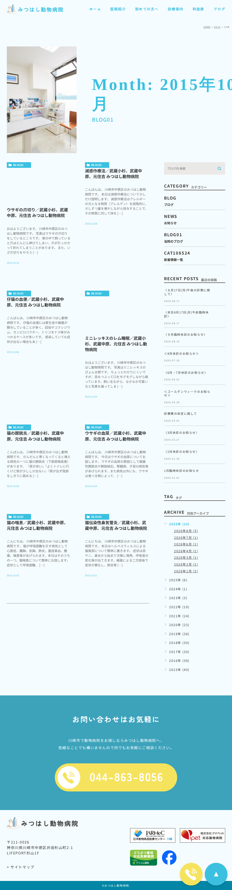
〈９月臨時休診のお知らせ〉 (185, 334)
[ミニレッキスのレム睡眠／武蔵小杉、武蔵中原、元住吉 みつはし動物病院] (117, 313)
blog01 (18, 165)
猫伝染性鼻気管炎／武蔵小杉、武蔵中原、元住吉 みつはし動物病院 (116, 525)
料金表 (198, 9)
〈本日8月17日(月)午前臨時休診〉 (186, 314)
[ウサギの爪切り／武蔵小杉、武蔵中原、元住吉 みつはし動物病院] (39, 185)
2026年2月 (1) (186, 564)
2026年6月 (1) (186, 544)
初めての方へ (147, 9)
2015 (217, 27)
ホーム (95, 9)
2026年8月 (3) (186, 530)
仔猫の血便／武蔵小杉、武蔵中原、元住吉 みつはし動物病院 (35, 302)
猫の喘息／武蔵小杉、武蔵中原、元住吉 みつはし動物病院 (37, 525)
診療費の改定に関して (180, 413)
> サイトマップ (20, 867)
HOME (207, 27)
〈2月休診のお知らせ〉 (181, 451)
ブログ (219, 9)
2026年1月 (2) (186, 571)
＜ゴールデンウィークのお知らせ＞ (187, 393)
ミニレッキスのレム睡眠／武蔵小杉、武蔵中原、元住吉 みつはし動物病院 (116, 343)
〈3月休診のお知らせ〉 (181, 432)
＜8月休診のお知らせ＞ (181, 353)
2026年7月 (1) (186, 537)
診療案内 (175, 9)
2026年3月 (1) (186, 557)
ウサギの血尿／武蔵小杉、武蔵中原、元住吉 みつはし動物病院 (115, 435)
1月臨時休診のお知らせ (183, 470)
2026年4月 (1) (186, 551)
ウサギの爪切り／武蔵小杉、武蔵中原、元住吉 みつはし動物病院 (37, 212)
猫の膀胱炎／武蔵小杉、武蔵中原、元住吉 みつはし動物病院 (35, 435)
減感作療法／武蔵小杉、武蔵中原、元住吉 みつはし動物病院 (113, 173)
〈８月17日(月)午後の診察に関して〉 (187, 292)
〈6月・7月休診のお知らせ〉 (186, 372)
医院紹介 (118, 9)
